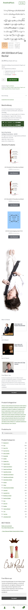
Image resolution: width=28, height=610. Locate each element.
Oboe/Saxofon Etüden (8, 487)
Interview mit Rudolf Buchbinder (19, 324)
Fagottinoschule (5, 412)
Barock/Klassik (16, 405)
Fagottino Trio (10, 412)
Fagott (12, 87)
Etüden (5, 458)
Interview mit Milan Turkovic (18, 345)
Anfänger (3, 405)
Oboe (4, 485)
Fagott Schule (6, 464)
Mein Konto (4, 607)
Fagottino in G (14, 409)
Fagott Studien (17, 414)
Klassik (13, 88)
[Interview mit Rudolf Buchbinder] (8, 329)
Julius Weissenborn (5, 419)
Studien (5, 506)
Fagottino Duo (16, 407)
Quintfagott (18, 421)
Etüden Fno (6, 461)
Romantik (18, 88)
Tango (11, 423)
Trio (4, 511)
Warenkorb (21, 606)
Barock (9, 87)
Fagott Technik (23, 414)
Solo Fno (5, 503)
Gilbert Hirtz (15, 418)
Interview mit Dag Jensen (19, 363)
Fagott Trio (4, 416)
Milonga (5, 421)
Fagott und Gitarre (17, 416)
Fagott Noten (17, 87)
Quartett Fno (6, 493)
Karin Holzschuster (12, 419)
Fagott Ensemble (5, 407)
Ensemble (5, 456)
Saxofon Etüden (7, 498)
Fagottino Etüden (22, 407)
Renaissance (6, 423)
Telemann (14, 423)
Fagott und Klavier (10, 85)
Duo (4, 445)
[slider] (19, 122)
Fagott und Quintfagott (8, 418)
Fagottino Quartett (14, 411)
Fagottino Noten (8, 88)
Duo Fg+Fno (6, 450)
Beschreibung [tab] (5, 95)
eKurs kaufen (6, 453)
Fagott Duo (24, 405)
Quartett (5, 490)
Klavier (5, 482)
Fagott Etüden (10, 407)
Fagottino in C (4, 409)
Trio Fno (5, 514)
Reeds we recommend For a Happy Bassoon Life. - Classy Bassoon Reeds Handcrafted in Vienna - (13, 528)
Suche (14, 607)
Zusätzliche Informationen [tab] (8, 99)
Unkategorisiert (7, 516)
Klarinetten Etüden (7, 479)
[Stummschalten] (16, 122)
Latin (2, 421)
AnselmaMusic (8, 3)
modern (8, 421)
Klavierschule (22, 419)
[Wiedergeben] (3, 122)
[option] (14, 24)
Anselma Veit (7, 405)
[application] (13, 122)
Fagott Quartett (7, 414)
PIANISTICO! (12, 421)
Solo (4, 501)
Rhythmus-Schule (7, 495)
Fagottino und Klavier (17, 412)
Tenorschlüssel (6, 508)
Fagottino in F (9, 409)
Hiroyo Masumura (21, 418)
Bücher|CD (6, 442)
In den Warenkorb (13, 79)
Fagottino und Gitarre (8, 474)
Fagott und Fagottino (10, 416)
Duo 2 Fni (5, 448)
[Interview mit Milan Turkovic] (8, 349)
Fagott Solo (12, 414)
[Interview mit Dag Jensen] (8, 367)
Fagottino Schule (21, 411)
